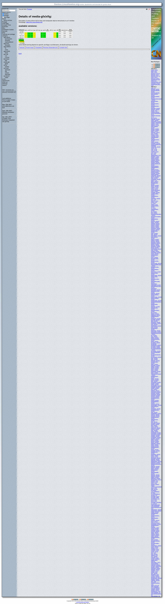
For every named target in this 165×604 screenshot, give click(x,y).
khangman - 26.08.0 (155, 330)
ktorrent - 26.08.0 (155, 441)
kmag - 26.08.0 (154, 370)
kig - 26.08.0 (154, 335)
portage (6, 15)
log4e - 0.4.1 (154, 483)
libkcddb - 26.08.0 (155, 459)
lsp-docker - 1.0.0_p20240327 (155, 491)
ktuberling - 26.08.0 (155, 443)
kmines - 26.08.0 (155, 380)
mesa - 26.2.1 (154, 77)
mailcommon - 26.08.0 (156, 509)
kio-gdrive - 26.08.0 (155, 347)
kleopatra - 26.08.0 (155, 365)
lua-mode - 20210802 (156, 502)
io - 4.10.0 (153, 208)
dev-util (6, 54)
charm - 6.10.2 (154, 70)
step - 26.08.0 (154, 573)
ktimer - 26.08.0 (154, 440)
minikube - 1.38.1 (155, 527)
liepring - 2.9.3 (154, 482)
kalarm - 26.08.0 (155, 222)
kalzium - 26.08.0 (155, 225)
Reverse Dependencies (50, 47)
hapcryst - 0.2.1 (154, 201)
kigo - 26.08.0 (154, 336)
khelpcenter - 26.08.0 (156, 332)
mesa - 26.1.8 (154, 521)
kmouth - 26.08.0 (155, 383)
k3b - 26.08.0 (154, 213)
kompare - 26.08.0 (155, 393)
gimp (6, 63)
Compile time (63, 47)
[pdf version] (149, 9)
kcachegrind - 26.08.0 (156, 249)
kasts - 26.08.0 (154, 233)
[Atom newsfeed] (156, 67)
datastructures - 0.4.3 (156, 155)
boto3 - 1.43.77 (154, 131)
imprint (4, 85)
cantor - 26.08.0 (154, 142)
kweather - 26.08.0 (155, 450)
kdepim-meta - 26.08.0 (156, 297)
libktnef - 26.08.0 (155, 477)
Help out (4, 82)
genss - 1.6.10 (154, 189)
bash (6, 53)
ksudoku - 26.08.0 (155, 436)
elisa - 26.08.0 (154, 178)
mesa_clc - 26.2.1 (155, 78)
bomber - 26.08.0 (155, 130)
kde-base (6, 59)
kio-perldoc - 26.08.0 (156, 351)
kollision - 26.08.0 (155, 390)
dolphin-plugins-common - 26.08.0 (155, 159)
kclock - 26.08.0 (154, 253)
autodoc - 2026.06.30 (156, 122)
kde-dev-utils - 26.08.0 (156, 263)
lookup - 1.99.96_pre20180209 (156, 486)
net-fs (5, 65)
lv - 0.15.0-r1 (154, 503)
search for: (5, 9)
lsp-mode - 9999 (155, 497)
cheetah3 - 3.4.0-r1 (155, 143)
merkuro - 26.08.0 (155, 520)
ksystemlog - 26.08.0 (156, 437)
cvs (6, 56)
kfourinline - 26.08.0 (155, 322)
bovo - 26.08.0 (154, 133)
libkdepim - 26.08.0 (155, 462)
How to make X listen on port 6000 (8, 100)
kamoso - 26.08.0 (155, 227)
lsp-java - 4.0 (154, 495)
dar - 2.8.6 (153, 154)
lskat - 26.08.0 (154, 489)
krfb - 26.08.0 (154, 425)
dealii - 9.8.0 (154, 71)
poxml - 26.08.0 (154, 547)
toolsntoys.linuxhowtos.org (9, 92)
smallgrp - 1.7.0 (154, 571)
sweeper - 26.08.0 (155, 577)
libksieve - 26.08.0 (155, 476)
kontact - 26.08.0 (155, 400)
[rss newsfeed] (156, 66)
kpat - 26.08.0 (154, 412)
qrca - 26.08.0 (154, 554)
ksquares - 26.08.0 (155, 435)
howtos (6, 14)
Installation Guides (8, 29)
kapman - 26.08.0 (155, 229)
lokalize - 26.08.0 (155, 484)
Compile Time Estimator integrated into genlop (8, 120)
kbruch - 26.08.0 (155, 247)
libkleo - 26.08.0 (155, 468)
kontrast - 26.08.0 (155, 404)
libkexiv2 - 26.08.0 (155, 466)
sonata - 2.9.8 (154, 572)
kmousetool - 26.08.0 (156, 382)
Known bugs (30, 47)
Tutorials (21, 47)
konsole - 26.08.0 (155, 396)
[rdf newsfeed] (156, 64)
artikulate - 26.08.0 (155, 119)
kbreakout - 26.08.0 (155, 246)
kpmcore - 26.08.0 (155, 416)
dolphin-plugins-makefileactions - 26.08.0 (155, 167)
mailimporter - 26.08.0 (156, 510)
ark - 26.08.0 (154, 118)
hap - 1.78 (153, 199)
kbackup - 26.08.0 (155, 241)
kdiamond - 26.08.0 (155, 315)
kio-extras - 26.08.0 (155, 346)
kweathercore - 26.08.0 (154, 452)
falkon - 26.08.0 (154, 181)
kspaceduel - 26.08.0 (156, 434)
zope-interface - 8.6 (155, 596)
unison (7, 73)
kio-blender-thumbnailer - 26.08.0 (156, 344)
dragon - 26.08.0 (155, 177)
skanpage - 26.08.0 (155, 568)
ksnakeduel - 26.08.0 (156, 432)
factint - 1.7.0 (154, 180)
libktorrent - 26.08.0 (155, 478)
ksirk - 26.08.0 (154, 430)
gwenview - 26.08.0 (155, 198)
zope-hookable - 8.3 (155, 592)
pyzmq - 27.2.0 (154, 551)
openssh (7, 70)
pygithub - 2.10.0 (155, 549)
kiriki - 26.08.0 (154, 358)
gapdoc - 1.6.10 (154, 187)
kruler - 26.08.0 (154, 426)
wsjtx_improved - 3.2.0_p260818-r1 (155, 587)
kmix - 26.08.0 (154, 381)
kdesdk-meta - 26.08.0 (156, 300)
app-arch (6, 43)
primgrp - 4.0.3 (154, 548)
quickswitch (8, 39)
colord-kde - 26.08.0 (155, 147)
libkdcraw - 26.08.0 (155, 460)
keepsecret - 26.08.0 (156, 318)
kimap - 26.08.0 (154, 341)
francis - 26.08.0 (155, 186)
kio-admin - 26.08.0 (155, 342)
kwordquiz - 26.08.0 (155, 454)
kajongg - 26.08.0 (155, 221)
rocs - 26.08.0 (154, 556)
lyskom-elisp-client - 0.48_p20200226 (155, 505)
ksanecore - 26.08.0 (155, 428)
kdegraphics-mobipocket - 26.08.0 (156, 284)
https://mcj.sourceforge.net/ (34, 22)
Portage (4, 22)
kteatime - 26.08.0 (155, 438)
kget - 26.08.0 (154, 324)
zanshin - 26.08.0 (155, 590)
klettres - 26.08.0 (155, 366)
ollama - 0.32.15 (155, 533)
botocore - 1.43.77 (155, 132)
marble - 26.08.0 (155, 512)
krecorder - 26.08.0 (155, 423)
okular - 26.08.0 (154, 532)
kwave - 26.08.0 (154, 449)
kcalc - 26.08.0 (154, 250)
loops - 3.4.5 (154, 488)
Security (4, 31)
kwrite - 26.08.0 (154, 455)
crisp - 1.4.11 (154, 149)
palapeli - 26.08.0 (155, 535)
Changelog (38, 47)
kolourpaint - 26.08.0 (156, 392)
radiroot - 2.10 (154, 555)
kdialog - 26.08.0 (155, 313)
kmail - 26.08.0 (154, 372)
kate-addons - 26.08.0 (156, 235)
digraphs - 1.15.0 (155, 156)
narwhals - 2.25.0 (155, 530)
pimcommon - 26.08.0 (156, 545)
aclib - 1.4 (153, 88)
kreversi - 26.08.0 (155, 424)
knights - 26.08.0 (155, 388)
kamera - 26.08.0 (155, 226)
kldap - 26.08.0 (154, 364)
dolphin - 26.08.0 (155, 157)
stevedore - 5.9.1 (155, 574)
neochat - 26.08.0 (155, 531)
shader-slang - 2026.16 (154, 561)
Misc (3, 28)
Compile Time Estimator (6, 25)
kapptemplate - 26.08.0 (154, 231)
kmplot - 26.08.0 (155, 384)
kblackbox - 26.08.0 (155, 243)
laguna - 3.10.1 (154, 456)
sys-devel (6, 76)
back (20, 53)
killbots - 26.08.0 (155, 338)
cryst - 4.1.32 (154, 150)
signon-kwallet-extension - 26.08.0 (155, 564)
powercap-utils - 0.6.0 (156, 82)
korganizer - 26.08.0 (155, 408)
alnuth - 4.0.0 (154, 110)
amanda (7, 40)
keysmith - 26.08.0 (155, 319)
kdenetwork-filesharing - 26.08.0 (155, 289)
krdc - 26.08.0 (154, 422)
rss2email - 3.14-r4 (155, 83)
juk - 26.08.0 (154, 211)
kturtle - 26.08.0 (154, 444)
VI (5, 48)
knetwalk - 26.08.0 (155, 387)
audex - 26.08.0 (154, 120)
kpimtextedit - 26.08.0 (156, 413)
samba (7, 66)
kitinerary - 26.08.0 (155, 360)
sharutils (7, 45)
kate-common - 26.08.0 (154, 237)
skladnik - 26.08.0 (155, 569)
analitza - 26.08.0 (155, 112)
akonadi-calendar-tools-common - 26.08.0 (155, 94)
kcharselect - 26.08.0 (156, 252)
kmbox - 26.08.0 (155, 378)
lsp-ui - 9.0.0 (154, 501)
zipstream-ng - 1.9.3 (155, 591)
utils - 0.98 (153, 581)
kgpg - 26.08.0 (154, 327)
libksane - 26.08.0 (155, 474)
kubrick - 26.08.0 (155, 446)
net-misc (6, 68)
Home (4, 19)
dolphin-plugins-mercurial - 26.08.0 (155, 170)
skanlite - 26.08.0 (155, 567)
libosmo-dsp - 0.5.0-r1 (156, 479)
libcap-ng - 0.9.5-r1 (155, 73)
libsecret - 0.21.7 (155, 74)
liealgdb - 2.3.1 (154, 480)
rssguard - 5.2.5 (154, 557)
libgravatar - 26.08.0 (155, 458)
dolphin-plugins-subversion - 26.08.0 (156, 175)
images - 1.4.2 (154, 204)
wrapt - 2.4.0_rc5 (155, 585)
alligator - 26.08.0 (155, 109)
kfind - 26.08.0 (154, 321)
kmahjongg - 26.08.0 (156, 371)
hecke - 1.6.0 (154, 202)
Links (4, 79)
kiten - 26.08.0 (154, 359)
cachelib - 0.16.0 (155, 136)
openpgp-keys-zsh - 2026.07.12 (155, 80)
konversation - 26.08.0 (156, 405)
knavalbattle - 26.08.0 (156, 386)
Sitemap (4, 83)
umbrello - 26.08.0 (155, 580)
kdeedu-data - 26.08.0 (156, 275)
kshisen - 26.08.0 (155, 429)
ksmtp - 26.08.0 (154, 431)
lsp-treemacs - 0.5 (155, 498)
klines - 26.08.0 (154, 369)
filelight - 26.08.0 (155, 185)
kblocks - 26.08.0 (155, 244)
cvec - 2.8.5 (153, 153)
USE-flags (5, 23)
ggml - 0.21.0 (154, 72)
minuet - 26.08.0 (155, 529)
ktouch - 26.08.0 (155, 442)
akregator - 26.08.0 (155, 108)
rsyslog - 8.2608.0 (155, 559)
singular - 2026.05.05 (156, 566)
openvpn (7, 74)
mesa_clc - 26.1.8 (155, 523)
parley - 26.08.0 (154, 536)
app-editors (7, 46)
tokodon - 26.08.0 (155, 579)
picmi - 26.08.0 (154, 539)
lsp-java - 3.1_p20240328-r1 (155, 493)
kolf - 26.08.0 (154, 389)
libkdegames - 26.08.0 (156, 461)
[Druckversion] (146, 9)
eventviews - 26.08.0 (156, 179)
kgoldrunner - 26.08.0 (156, 325)
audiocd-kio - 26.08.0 (156, 121)
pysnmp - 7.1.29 (155, 550)
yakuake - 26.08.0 (155, 589)
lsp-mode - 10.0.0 (155, 496)
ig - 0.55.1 (153, 203)
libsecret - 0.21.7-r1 (155, 76)
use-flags (7, 17)
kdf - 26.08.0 (154, 312)
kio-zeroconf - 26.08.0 (156, 357)
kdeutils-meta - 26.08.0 (154, 305)
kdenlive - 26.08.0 (155, 293)
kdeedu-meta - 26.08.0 (154, 277)
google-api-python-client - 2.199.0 (155, 191)
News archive (8, 20)
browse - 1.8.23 (154, 134)
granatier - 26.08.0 (155, 192)
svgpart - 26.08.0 (155, 575)
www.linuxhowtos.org (10, 91)
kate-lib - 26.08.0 (155, 239)
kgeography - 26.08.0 (156, 323)
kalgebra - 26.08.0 (155, 223)
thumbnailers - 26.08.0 (156, 578)
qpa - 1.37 (153, 553)
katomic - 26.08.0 (155, 240)
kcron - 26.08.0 (154, 257)
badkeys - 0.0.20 (155, 125)
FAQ (3, 32)
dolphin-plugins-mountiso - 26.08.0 (155, 173)
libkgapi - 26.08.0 (155, 467)
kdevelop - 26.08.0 (155, 306)
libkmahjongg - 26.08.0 (154, 470)
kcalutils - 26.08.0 (155, 251)
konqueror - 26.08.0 (155, 394)
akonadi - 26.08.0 (155, 89)
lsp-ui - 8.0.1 (154, 500)
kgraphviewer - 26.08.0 (154, 329)
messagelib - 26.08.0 (156, 524)
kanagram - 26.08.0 (155, 228)
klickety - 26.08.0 (155, 368)
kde (6, 60)
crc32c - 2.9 (153, 148)
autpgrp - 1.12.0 (154, 124)
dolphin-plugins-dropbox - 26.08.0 (155, 162)
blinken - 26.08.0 (155, 128)
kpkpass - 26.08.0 (155, 414)
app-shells (7, 51)
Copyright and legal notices (82, 602)
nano (6, 49)
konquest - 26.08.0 (155, 395)
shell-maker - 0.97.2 (155, 562)
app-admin (7, 37)
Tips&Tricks (5, 80)
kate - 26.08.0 (154, 234)
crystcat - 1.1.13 (154, 151)
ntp (6, 71)
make (6, 77)
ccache (7, 57)
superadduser (9, 42)
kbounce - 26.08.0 (155, 245)
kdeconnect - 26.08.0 (156, 271)
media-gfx (7, 62)
